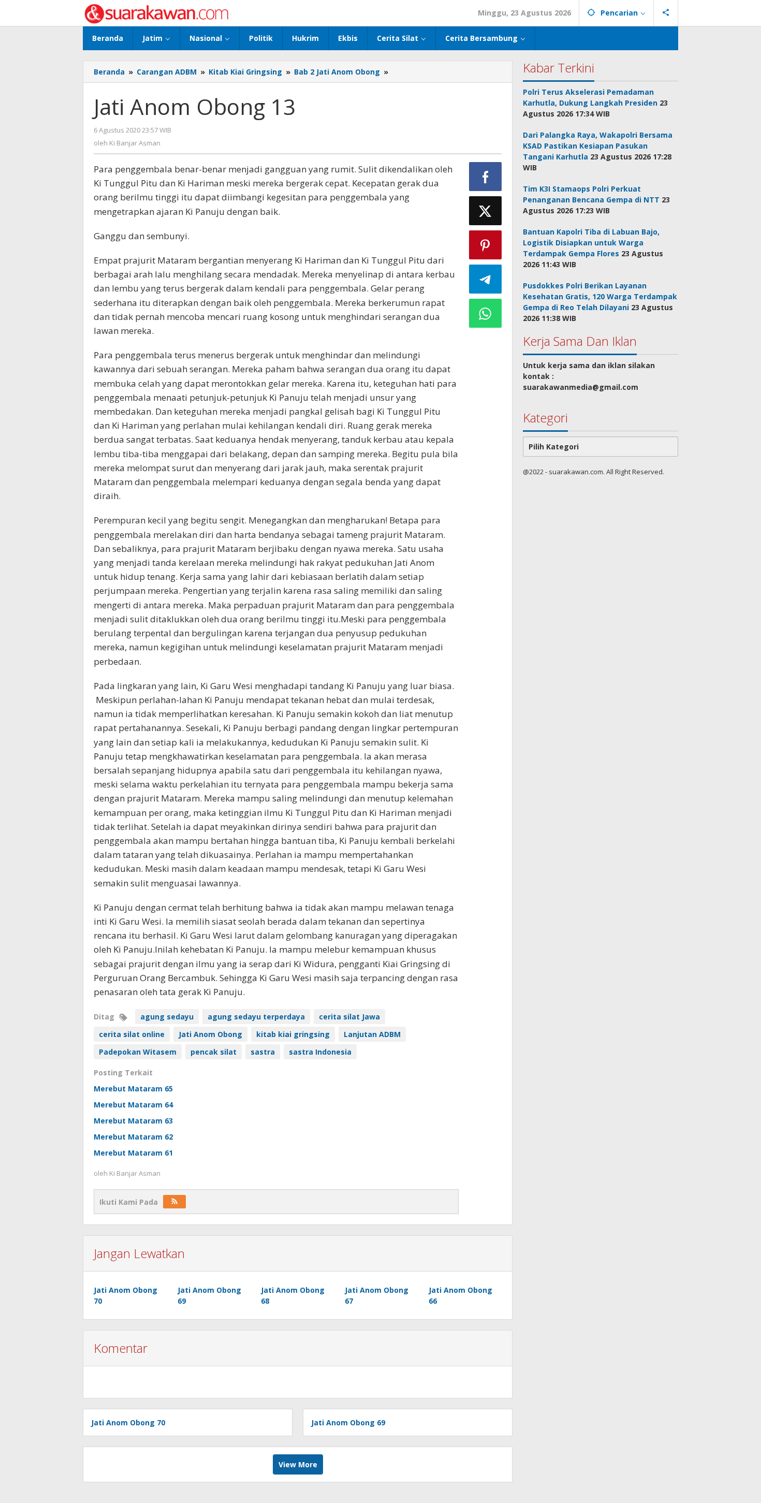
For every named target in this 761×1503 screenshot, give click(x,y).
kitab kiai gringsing (293, 1034)
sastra (263, 1052)
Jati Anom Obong (210, 1034)
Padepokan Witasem (138, 1052)
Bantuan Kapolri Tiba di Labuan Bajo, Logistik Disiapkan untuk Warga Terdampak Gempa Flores (591, 242)
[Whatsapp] (485, 313)
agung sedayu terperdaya (256, 1017)
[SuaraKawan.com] (156, 13)
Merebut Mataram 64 (133, 1105)
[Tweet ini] (485, 210)
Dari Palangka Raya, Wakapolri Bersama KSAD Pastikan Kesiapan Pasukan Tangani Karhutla (597, 146)
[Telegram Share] (485, 279)
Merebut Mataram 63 (133, 1121)
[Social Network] (666, 13)
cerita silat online (132, 1034)
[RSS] (174, 1201)
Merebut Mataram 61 (133, 1153)
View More (298, 1464)
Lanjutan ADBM (372, 1034)
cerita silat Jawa (349, 1017)
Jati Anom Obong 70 (128, 1422)
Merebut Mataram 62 (133, 1137)
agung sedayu (167, 1017)
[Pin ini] (485, 244)
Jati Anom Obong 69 (348, 1422)
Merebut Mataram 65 (133, 1088)
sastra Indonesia (320, 1052)
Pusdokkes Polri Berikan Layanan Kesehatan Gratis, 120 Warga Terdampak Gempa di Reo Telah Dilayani (600, 296)
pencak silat (214, 1052)
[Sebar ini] (485, 176)
